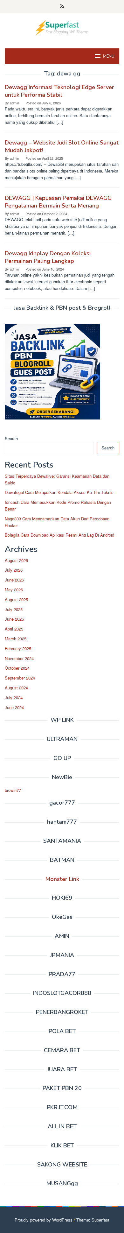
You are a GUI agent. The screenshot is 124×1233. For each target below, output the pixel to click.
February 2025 (18, 648)
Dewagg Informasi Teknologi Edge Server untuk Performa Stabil (59, 91)
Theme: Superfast (92, 1220)
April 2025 (14, 629)
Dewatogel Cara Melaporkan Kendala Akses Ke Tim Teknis (59, 492)
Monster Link (62, 879)
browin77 (13, 790)
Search (11, 438)
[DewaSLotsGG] (62, 27)
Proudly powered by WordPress (43, 1220)
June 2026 (14, 580)
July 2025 (14, 609)
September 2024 (20, 678)
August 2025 (16, 599)
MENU (108, 56)
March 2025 (15, 639)
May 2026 (14, 590)
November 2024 (19, 658)
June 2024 (14, 707)
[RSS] (62, 6)
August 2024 (16, 688)
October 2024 (17, 668)
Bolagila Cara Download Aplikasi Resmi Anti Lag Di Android (59, 535)
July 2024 (14, 697)
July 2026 (14, 570)
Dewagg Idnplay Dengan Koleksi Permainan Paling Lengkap (48, 257)
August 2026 (16, 560)
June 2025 (14, 619)
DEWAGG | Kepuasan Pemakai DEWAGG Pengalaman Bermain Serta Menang (58, 201)
